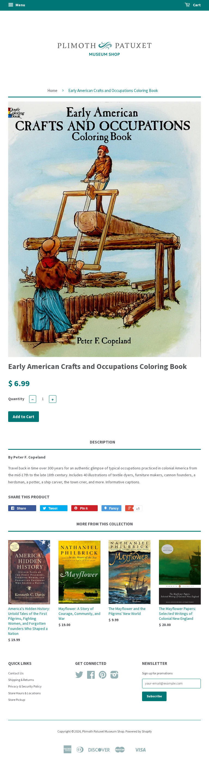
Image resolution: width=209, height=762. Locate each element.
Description (102, 442)
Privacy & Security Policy (25, 686)
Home (52, 90)
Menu (20, 4)
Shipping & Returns (21, 680)
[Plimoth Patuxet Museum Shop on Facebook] (91, 677)
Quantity (16, 398)
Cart (196, 4)
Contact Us (15, 673)
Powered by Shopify (138, 731)
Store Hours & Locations (24, 693)
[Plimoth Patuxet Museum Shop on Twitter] (79, 677)
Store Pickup (16, 700)
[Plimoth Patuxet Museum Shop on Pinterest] (103, 677)
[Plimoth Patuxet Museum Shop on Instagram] (114, 677)
